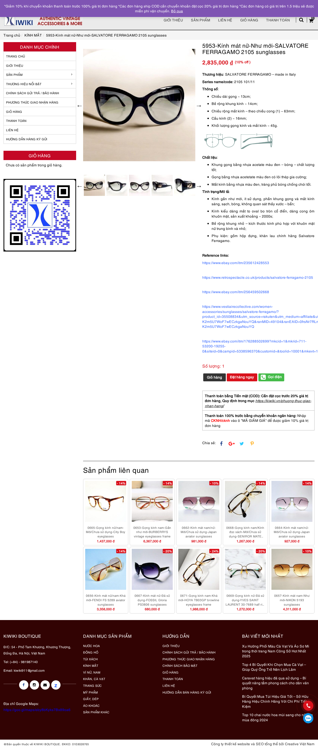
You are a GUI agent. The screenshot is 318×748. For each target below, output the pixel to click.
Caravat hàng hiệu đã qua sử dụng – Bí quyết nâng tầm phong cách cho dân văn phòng (275, 682)
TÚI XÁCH (90, 659)
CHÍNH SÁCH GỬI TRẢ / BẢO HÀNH (189, 652)
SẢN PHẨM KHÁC (96, 712)
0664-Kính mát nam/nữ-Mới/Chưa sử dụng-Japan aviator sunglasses (292, 531)
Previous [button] (79, 104)
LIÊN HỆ (12, 130)
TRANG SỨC (92, 685)
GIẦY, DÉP (91, 699)
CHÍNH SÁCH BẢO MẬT (179, 665)
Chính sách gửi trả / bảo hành (32, 93)
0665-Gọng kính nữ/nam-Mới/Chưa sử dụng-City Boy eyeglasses (105, 531)
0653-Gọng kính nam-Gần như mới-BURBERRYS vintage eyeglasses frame (152, 531)
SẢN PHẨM (200, 19)
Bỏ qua (177, 10)
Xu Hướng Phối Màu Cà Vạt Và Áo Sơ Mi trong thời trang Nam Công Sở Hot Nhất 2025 (275, 651)
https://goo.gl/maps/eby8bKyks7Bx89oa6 (37, 709)
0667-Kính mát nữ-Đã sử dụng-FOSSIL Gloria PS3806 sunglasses (152, 599)
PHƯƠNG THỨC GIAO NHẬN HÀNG (188, 659)
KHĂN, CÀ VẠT (94, 679)
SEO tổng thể (267, 743)
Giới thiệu (173, 19)
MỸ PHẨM (90, 692)
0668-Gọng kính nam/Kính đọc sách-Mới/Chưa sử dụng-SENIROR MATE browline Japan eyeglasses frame (245, 531)
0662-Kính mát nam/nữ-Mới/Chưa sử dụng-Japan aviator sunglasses (199, 531)
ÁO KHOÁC (91, 705)
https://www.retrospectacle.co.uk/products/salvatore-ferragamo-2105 (257, 277)
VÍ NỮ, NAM (91, 672)
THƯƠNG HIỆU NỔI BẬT (23, 84)
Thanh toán (278, 19)
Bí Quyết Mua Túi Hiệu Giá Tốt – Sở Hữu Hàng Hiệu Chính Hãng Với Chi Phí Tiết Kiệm (275, 701)
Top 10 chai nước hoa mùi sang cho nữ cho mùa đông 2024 (277, 717)
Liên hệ (225, 19)
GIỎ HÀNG (14, 111)
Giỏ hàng (249, 19)
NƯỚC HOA (91, 646)
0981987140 (308, 718)
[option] (139, 105)
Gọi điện (275, 376)
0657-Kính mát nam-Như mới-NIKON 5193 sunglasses (292, 599)
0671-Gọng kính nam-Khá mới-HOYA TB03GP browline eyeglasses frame (198, 599)
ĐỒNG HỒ (90, 652)
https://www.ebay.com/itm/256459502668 (235, 291)
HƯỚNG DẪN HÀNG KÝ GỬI (26, 139)
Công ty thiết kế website (230, 743)
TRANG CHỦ (15, 56)
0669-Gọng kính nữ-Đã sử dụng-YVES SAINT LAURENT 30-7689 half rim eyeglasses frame (245, 599)
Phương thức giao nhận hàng (32, 102)
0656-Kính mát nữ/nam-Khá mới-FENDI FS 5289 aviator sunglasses (105, 599)
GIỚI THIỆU (14, 65)
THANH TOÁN (16, 120)
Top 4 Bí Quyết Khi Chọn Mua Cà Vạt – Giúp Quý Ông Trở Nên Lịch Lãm (274, 666)
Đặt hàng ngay (242, 376)
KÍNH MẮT (90, 665)
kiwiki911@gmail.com (29, 670)
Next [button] (198, 104)
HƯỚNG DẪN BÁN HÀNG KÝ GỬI (186, 692)
